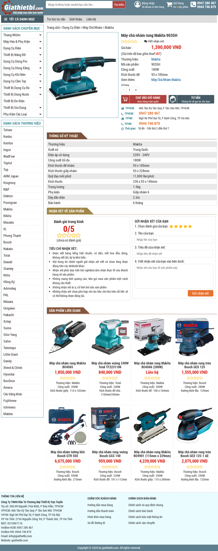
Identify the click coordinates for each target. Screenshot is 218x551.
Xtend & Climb (12, 367)
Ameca (7, 387)
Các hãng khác (12, 394)
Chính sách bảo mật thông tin (145, 517)
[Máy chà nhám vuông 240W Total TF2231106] (110, 337)
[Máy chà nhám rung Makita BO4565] (67, 337)
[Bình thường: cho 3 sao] (181, 226)
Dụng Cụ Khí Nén (14, 74)
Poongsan (10, 202)
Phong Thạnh (12, 235)
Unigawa (9, 308)
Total (6, 255)
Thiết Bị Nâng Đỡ (14, 54)
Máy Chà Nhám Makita (166, 79)
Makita (109, 27)
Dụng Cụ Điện (71, 27)
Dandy (7, 361)
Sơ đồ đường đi (96, 523)
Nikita (7, 215)
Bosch (7, 242)
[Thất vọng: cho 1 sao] (171, 226)
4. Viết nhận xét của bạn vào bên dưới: (160, 261)
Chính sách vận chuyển (141, 523)
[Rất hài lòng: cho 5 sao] (190, 226)
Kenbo (7, 136)
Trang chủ (53, 27)
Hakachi (8, 314)
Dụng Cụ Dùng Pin (15, 61)
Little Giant (10, 354)
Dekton (8, 196)
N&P (6, 189)
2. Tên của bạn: (144, 233)
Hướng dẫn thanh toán (100, 511)
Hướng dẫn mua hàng (100, 505)
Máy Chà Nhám (92, 27)
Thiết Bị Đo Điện (13, 101)
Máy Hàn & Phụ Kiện (16, 41)
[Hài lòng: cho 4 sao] (186, 226)
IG (4, 229)
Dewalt (7, 262)
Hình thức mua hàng (99, 517)
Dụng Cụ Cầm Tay (14, 81)
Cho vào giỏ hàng (148, 97)
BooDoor (9, 380)
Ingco (7, 149)
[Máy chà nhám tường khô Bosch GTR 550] (67, 426)
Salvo (7, 341)
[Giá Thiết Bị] (22, 14)
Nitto (6, 275)
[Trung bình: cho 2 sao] (176, 226)
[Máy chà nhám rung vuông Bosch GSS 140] (110, 426)
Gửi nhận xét (200, 293)
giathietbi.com (19, 540)
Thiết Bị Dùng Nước (16, 94)
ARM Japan (11, 176)
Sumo (7, 328)
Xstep (7, 321)
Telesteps (9, 347)
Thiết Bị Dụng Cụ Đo (16, 87)
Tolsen (7, 130)
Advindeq (9, 288)
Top (5, 169)
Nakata (8, 248)
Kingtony (9, 182)
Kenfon (8, 143)
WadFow (9, 156)
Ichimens (9, 407)
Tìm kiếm (119, 5)
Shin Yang (10, 334)
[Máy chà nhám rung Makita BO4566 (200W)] (152, 337)
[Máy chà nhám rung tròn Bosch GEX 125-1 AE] (194, 426)
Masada (8, 222)
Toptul (7, 163)
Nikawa (8, 301)
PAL (6, 295)
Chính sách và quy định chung (145, 505)
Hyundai (8, 374)
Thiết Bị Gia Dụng (14, 107)
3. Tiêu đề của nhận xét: (150, 247)
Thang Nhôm (11, 35)
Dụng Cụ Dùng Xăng (16, 68)
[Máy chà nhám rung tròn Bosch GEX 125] (194, 337)
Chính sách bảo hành (140, 511)
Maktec (8, 413)
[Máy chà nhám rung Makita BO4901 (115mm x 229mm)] (152, 426)
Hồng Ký (9, 281)
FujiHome (9, 400)
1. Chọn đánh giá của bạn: (151, 226)
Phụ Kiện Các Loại (15, 114)
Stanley (8, 268)
